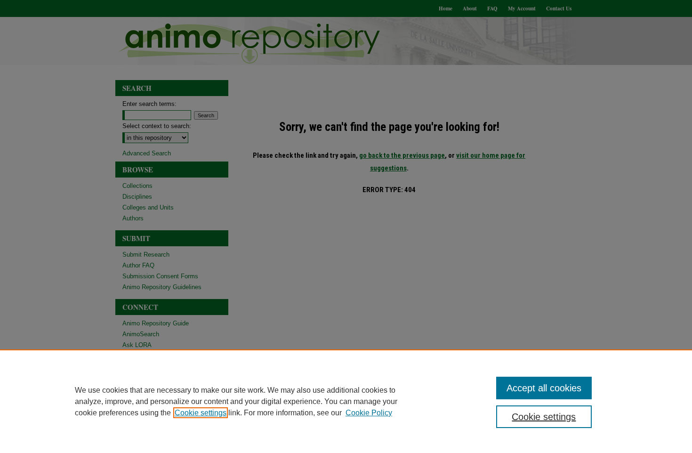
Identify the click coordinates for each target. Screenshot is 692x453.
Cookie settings (200, 413)
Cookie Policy (369, 413)
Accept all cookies (544, 388)
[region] (346, 401)
